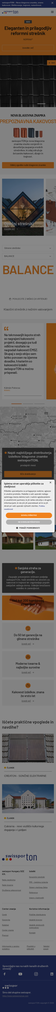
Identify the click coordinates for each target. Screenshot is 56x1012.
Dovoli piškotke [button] (29, 515)
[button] (28, 528)
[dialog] (28, 506)
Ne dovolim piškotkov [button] (29, 522)
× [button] (50, 483)
